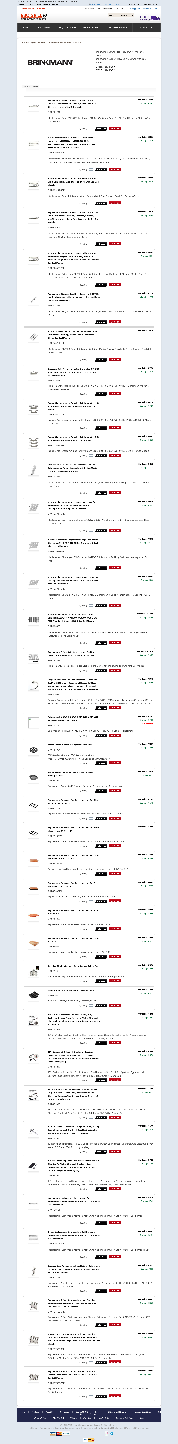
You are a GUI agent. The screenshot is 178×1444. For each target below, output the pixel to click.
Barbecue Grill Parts (124, 1418)
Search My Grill (82, 1412)
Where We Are (40, 1418)
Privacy (98, 1412)
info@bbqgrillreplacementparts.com (142, 9)
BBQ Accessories (67, 28)
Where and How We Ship (80, 1418)
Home (22, 1412)
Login (117, 4)
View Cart (107, 4)
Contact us (64, 1412)
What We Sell (58, 1418)
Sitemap (92, 1414)
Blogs (142, 1418)
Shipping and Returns (117, 1412)
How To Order (103, 1418)
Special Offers (90, 28)
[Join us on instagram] (105, 1433)
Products (35, 1412)
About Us (49, 1412)
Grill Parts (44, 28)
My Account (95, 4)
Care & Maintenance (116, 28)
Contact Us (146, 28)
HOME (25, 28)
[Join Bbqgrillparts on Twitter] (111, 1433)
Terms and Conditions (142, 1412)
